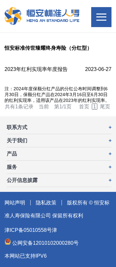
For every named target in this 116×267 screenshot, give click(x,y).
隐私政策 (46, 202)
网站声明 (15, 202)
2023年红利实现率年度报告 (36, 69)
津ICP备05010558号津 (31, 230)
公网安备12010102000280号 (45, 243)
